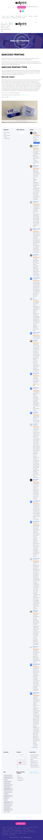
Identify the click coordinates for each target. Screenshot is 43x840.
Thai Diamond (36, 373)
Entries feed (19, 777)
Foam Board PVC (26, 828)
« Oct (17, 767)
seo (5, 811)
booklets (5, 779)
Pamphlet (4, 828)
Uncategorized (7, 138)
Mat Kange (35, 340)
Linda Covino (35, 201)
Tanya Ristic (35, 424)
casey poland (36, 145)
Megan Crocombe (36, 228)
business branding (7, 781)
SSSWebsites (35, 610)
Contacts (24, 830)
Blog (5, 133)
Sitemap (19, 827)
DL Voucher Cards (18, 828)
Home (17, 42)
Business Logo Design (8, 784)
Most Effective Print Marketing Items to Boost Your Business (34, 762)
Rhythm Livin (35, 646)
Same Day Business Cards (7, 831)
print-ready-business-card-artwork (7, 802)
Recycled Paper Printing (7, 809)
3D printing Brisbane (8, 775)
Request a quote (21, 7)
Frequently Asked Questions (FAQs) (8, 834)
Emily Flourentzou (36, 277)
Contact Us (25, 827)
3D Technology (7, 132)
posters (5, 800)
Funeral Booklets (30, 830)
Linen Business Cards (6, 830)
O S (33, 298)
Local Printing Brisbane (18, 831)
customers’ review (12, 97)
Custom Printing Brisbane (7, 796)
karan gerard (35, 254)
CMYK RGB (6, 793)
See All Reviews (35, 747)
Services (11, 827)
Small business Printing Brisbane (30, 831)
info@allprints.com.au (25, 94)
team (8, 811)
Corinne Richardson (37, 501)
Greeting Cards (10, 828)
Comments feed (20, 778)
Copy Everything (7, 135)
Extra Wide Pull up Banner (33, 827)
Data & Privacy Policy (22, 833)
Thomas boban (36, 521)
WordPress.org (20, 780)
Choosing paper (7, 786)
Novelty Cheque (5, 833)
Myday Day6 (35, 479)
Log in (18, 775)
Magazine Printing (13, 833)
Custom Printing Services (16, 830)
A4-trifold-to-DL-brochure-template (7, 778)
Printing (5, 136)
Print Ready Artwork (7, 805)
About (7, 827)
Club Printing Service (8, 792)
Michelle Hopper (36, 664)
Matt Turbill (35, 412)
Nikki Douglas (36, 165)
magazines (6, 798)
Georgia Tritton (36, 692)
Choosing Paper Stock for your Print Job (7, 789)
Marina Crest (35, 387)
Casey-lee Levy (36, 558)
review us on (36, 142)
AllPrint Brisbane (35, 133)
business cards (7, 783)
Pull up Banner (7, 807)
